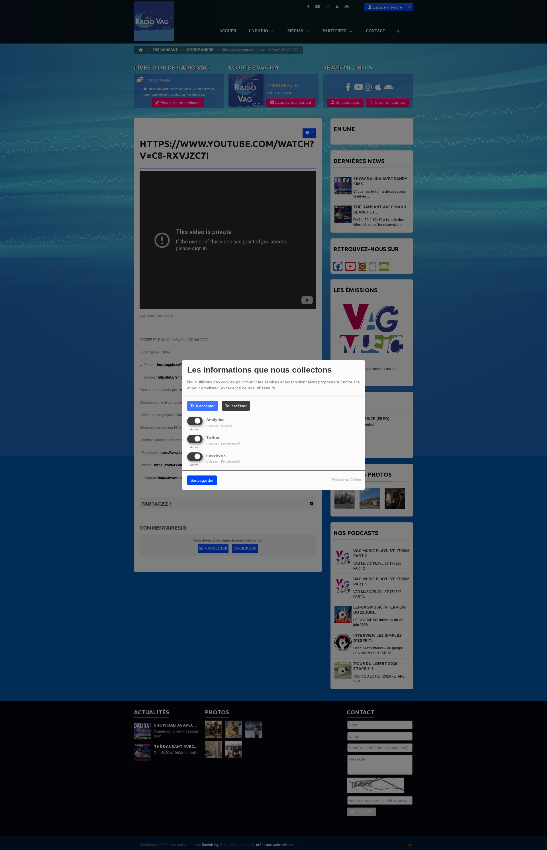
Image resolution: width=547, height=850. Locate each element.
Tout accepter (202, 406)
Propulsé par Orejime (347, 479)
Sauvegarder (202, 480)
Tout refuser (236, 406)
